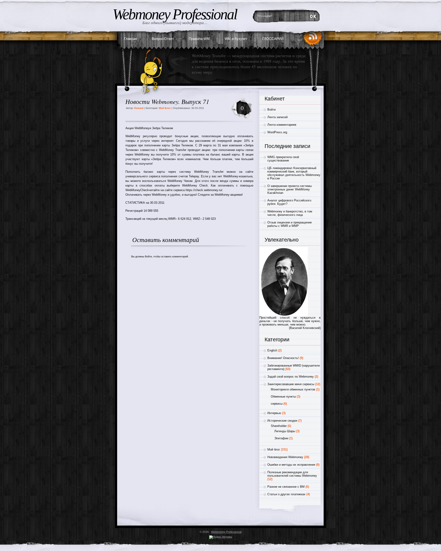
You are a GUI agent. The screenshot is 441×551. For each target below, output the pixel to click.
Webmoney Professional (175, 14)
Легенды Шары (284, 431)
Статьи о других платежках (286, 494)
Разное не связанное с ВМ (286, 486)
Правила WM (199, 39)
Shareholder (279, 426)
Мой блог (165, 108)
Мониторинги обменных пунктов (293, 389)
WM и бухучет (236, 39)
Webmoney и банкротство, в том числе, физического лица (289, 213)
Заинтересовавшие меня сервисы (290, 384)
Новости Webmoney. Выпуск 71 (167, 101)
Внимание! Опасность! (283, 358)
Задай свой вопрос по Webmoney (290, 376)
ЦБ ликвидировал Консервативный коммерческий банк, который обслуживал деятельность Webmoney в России (293, 173)
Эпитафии (281, 438)
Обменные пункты (283, 396)
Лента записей (277, 117)
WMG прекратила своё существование (283, 158)
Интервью (274, 413)
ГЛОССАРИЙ (273, 39)
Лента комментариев (281, 124)
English (272, 350)
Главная (130, 39)
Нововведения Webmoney (285, 457)
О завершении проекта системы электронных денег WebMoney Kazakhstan (289, 189)
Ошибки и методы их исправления (291, 464)
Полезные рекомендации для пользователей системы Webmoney (292, 473)
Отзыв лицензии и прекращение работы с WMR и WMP (289, 224)
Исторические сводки (282, 420)
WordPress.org (277, 132)
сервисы (277, 403)
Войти (148, 256)
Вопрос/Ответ (163, 39)
